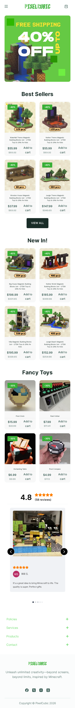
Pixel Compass (55, 469)
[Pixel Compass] (55, 448)
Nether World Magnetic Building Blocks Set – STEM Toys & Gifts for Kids (55, 286)
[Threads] (48, 690)
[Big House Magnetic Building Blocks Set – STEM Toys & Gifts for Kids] (20, 263)
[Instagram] (41, 690)
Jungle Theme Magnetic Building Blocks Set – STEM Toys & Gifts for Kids (55, 197)
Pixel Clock (20, 416)
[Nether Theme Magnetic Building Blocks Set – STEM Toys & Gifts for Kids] (55, 117)
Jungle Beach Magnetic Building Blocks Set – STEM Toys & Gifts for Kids (55, 344)
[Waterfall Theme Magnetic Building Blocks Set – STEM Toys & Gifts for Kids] (20, 117)
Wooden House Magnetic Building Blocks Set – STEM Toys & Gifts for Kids (20, 197)
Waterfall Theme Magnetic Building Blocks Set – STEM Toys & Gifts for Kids (20, 140)
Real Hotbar (55, 416)
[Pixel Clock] (20, 395)
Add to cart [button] (27, 150)
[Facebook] (27, 690)
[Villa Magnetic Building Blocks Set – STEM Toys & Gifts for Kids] (20, 321)
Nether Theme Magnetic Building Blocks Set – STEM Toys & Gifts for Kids (55, 140)
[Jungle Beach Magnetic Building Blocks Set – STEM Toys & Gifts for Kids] (55, 321)
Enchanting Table (20, 469)
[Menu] (6, 6)
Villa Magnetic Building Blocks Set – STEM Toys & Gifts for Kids (20, 344)
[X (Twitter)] (34, 690)
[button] (37, 619)
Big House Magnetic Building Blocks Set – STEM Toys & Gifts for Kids (20, 286)
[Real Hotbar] (55, 395)
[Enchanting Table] (20, 448)
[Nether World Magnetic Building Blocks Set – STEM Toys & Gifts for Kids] (55, 263)
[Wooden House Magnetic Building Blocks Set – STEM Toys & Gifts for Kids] (20, 175)
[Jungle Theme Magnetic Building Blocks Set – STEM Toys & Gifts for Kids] (55, 175)
